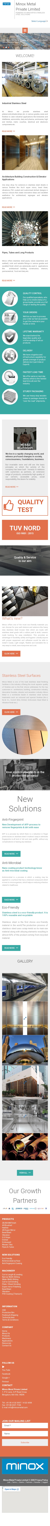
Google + (5, 1378)
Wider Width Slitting (10, 1279)
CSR (4, 1310)
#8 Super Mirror (8, 1230)
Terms (15, 1482)
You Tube (6, 1370)
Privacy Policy (41, 1480)
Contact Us (6, 1345)
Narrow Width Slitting (11, 1277)
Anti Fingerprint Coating (12, 1263)
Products (6, 1336)
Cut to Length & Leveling (12, 1274)
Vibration (6, 1235)
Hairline (5, 1228)
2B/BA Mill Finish (9, 1223)
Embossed (6, 1242)
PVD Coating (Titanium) (12, 1294)
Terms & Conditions (10, 1320)
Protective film (8, 1312)
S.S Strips (6, 1237)
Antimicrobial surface (11, 1261)
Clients (22, 1482)
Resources (6, 1343)
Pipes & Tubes (8, 1247)
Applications (7, 1341)
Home (4, 1331)
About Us (6, 1333)
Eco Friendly (7, 1258)
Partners (29, 1482)
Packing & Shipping (10, 1315)
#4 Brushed (7, 1225)
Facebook (6, 1374)
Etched (5, 1240)
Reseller (37, 1482)
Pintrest (5, 1382)
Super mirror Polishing (11, 1287)
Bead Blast (6, 1232)
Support (45, 1482)
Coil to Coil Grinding (10, 1282)
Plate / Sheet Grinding (11, 1284)
